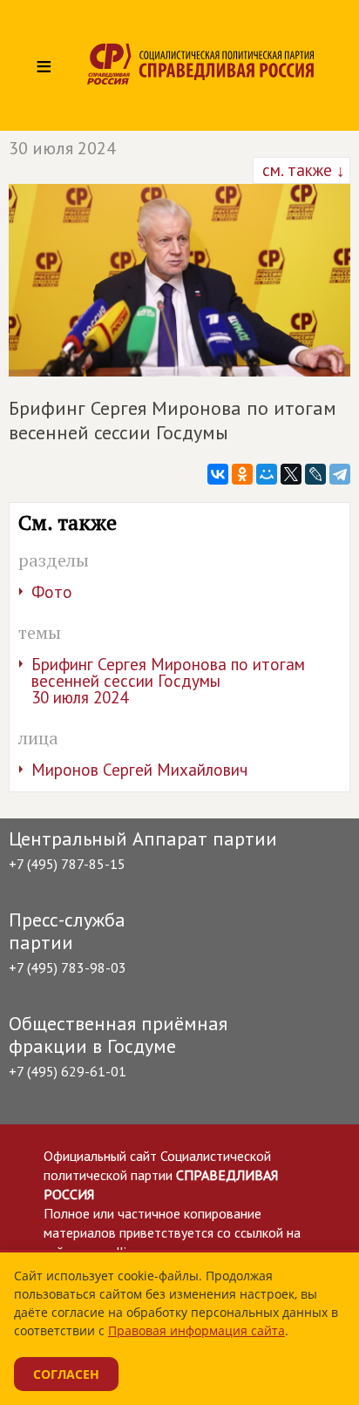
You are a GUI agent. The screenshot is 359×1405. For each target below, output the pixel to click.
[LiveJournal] (315, 474)
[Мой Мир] (266, 474)
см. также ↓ (301, 170)
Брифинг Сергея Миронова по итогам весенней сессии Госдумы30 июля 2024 (168, 681)
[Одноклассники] (242, 474)
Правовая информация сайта (196, 1330)
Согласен (66, 1374)
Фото (51, 591)
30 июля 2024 (62, 148)
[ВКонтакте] (217, 474)
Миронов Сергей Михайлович (139, 769)
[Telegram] (339, 474)
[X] (291, 474)
